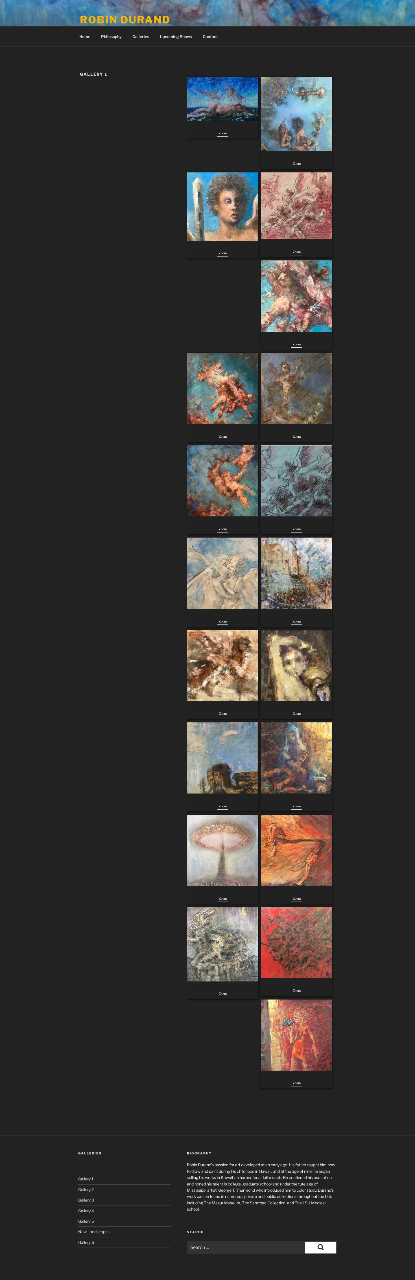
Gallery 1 (85, 1178)
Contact (210, 36)
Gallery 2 (86, 1189)
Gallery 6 (86, 1242)
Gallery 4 (86, 1210)
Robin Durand (125, 20)
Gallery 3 (86, 1200)
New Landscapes (94, 1231)
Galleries (140, 36)
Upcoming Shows (176, 36)
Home (84, 36)
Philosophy (111, 36)
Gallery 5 (86, 1221)
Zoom (223, 133)
